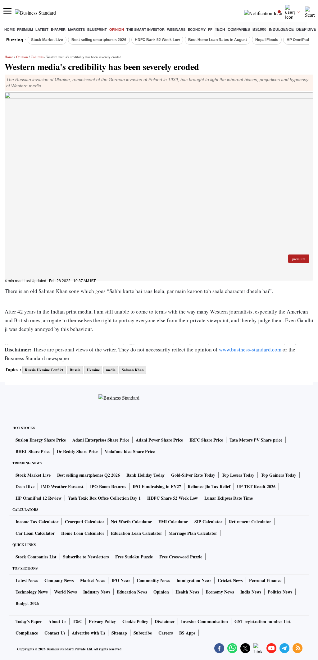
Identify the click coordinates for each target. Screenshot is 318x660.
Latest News (27, 580)
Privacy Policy (102, 621)
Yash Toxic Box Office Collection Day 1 (104, 498)
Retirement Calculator (250, 521)
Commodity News (153, 580)
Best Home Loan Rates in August (217, 40)
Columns (37, 56)
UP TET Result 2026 (256, 486)
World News (65, 592)
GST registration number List (262, 621)
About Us (57, 621)
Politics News (280, 592)
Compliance (27, 633)
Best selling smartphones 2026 (98, 40)
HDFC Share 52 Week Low (172, 498)
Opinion (116, 29)
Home (9, 29)
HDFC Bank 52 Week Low (157, 40)
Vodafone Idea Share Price (130, 451)
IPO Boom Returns (108, 486)
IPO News (120, 580)
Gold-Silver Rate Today (193, 475)
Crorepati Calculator (84, 521)
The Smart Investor (145, 29)
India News (250, 592)
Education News (132, 592)
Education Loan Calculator (136, 533)
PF (210, 29)
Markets (76, 29)
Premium (25, 29)
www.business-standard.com (250, 349)
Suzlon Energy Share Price (41, 440)
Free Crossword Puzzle (180, 556)
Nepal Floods (266, 40)
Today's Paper (29, 621)
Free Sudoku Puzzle (134, 556)
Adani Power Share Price (159, 440)
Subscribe (143, 633)
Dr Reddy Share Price (77, 451)
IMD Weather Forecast (62, 486)
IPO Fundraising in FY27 (157, 486)
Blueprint (97, 29)
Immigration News (193, 580)
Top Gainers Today (278, 475)
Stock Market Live (47, 40)
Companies (239, 29)
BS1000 (259, 29)
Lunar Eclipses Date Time (228, 498)
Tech (220, 29)
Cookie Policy (135, 621)
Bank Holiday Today (145, 475)
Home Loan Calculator (82, 533)
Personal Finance (265, 580)
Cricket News (230, 580)
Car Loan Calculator (35, 533)
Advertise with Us (88, 633)
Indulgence (281, 29)
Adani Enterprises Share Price (100, 440)
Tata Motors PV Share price (255, 440)
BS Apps (187, 633)
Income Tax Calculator (37, 521)
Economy (197, 29)
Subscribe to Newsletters (86, 556)
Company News (59, 580)
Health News (187, 592)
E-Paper (58, 29)
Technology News (32, 592)
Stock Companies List (36, 556)
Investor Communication (204, 621)
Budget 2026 (27, 603)
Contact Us (54, 633)
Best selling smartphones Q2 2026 (88, 475)
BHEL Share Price (33, 451)
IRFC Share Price (206, 440)
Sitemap (119, 633)
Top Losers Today (238, 475)
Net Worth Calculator (131, 521)
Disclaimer (165, 621)
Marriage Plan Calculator (193, 533)
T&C (77, 621)
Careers (165, 633)
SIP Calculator (208, 521)
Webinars (176, 29)
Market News (92, 580)
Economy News (220, 592)
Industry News (96, 592)
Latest (41, 29)
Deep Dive (306, 29)
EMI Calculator (173, 521)
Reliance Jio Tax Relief (209, 486)
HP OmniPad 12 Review (38, 498)
